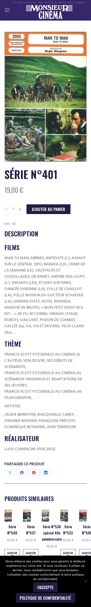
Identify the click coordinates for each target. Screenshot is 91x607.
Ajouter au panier (48, 209)
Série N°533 (68, 530)
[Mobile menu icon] (7, 10)
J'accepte (45, 587)
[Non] (85, 581)
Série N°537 (31, 530)
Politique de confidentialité (45, 598)
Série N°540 (12, 530)
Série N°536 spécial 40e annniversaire (52, 533)
